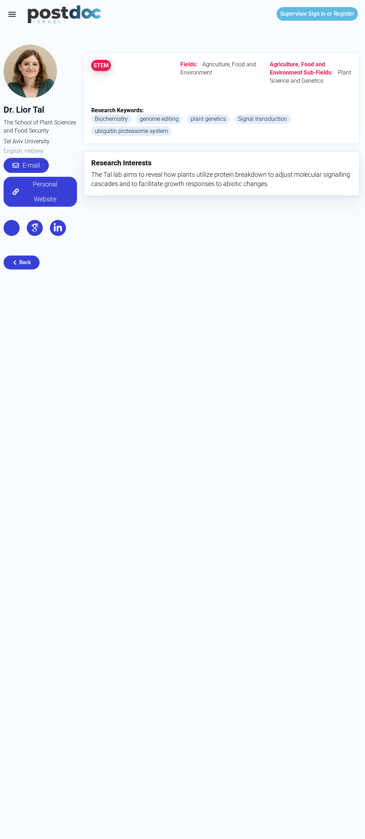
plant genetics (208, 118)
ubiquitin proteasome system (131, 131)
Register (344, 13)
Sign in (302, 13)
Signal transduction (262, 118)
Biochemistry (111, 118)
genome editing (159, 118)
